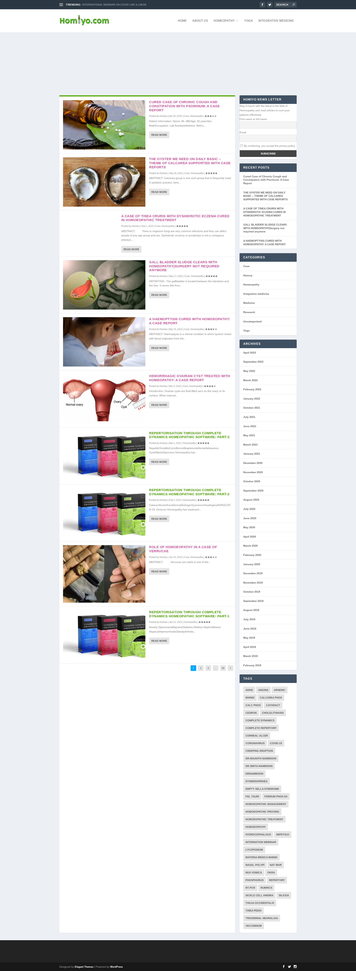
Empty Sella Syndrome (262, 788)
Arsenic (279, 690)
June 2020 (249, 518)
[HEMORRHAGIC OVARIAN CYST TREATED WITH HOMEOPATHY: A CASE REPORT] (104, 398)
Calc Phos (253, 705)
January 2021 (251, 453)
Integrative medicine (276, 20)
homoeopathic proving (262, 811)
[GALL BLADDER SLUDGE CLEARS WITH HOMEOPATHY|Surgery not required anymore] (104, 285)
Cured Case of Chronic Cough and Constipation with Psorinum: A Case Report (184, 106)
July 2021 (249, 416)
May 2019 (249, 637)
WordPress (116, 966)
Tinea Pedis (253, 910)
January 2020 (251, 564)
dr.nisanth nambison (260, 758)
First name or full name (253, 119)
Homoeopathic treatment (264, 819)
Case (186, 116)
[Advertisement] (178, 60)
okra (271, 872)
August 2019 (251, 610)
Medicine (249, 302)
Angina (263, 690)
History (247, 275)
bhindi (249, 697)
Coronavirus (255, 743)
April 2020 (249, 536)
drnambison (254, 773)
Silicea (284, 895)
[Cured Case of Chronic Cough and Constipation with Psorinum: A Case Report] (104, 124)
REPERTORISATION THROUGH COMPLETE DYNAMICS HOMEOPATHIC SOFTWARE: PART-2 (189, 492)
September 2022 (253, 361)
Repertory (277, 880)
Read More (159, 134)
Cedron (251, 712)
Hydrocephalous (258, 834)
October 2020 (251, 481)
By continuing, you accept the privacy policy (269, 145)
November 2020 (253, 472)
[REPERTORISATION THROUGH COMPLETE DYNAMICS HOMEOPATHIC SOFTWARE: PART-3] (104, 456)
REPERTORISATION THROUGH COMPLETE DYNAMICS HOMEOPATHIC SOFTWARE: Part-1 (189, 614)
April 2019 (249, 646)
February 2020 (252, 554)
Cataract (273, 705)
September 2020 (253, 490)
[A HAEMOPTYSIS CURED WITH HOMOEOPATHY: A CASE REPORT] (104, 342)
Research (249, 312)
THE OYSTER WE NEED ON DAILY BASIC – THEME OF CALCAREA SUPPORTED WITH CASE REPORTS (190, 163)
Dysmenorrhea (256, 781)
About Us (200, 20)
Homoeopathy (255, 826)
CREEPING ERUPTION (259, 750)
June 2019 (249, 628)
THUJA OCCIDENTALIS (259, 902)
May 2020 (249, 527)
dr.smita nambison (259, 766)
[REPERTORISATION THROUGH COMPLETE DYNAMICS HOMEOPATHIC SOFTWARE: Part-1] (104, 635)
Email (243, 132)
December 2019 (253, 573)
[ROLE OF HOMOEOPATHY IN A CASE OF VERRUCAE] (104, 574)
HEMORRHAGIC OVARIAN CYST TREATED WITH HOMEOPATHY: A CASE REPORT (189, 378)
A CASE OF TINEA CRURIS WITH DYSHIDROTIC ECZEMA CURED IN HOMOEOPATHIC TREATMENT (175, 218)
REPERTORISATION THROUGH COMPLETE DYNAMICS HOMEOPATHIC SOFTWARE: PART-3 (189, 435)
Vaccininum (253, 925)
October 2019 (251, 591)
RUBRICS (266, 887)
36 (223, 668)
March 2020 (250, 545)
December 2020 (253, 462)
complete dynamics (259, 720)
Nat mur (276, 864)
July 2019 (249, 619)
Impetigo (282, 834)
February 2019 (252, 665)
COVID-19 (276, 743)
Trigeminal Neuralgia (261, 918)
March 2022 (250, 380)
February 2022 (252, 389)
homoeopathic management (265, 804)
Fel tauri (252, 796)
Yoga (248, 20)
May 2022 (249, 370)
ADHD (249, 690)
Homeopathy (224, 20)
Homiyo (163, 116)
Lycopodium (254, 849)
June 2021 (249, 426)
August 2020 (251, 499)
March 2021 (250, 444)
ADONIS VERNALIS (93, 4)
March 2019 (250, 656)
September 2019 (253, 600)
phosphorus (254, 880)
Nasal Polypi (254, 864)
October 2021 (251, 407)
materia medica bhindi (261, 857)
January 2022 (251, 398)
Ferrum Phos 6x (275, 796)
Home (182, 20)
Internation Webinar (260, 842)
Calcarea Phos (271, 697)
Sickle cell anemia (259, 895)
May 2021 (249, 435)
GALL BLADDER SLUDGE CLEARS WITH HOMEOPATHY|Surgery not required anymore (184, 266)
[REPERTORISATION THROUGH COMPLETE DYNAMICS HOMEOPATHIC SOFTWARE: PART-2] (104, 513)
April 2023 (249, 352)
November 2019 (253, 582)
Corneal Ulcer (256, 735)
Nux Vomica (253, 872)
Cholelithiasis (273, 712)
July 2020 (249, 508)
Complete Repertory (260, 728)
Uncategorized (252, 321)
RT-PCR (250, 887)
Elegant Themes (84, 966)
